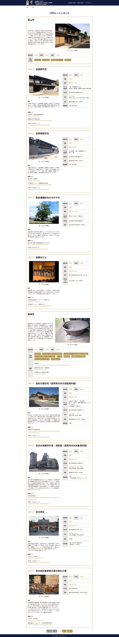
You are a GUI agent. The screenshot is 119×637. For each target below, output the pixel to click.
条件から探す (80, 3)
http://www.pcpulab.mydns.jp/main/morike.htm (40, 120)
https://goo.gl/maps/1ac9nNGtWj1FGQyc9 (38, 503)
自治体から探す (72, 3)
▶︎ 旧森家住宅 (38, 60)
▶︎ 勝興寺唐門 (67, 356)
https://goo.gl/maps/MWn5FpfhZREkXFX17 (38, 189)
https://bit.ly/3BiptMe (40, 374)
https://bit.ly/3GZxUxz (33, 180)
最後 (68, 631)
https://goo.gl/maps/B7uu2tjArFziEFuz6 (38, 249)
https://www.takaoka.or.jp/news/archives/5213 (40, 624)
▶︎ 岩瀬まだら (68, 60)
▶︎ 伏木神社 (59, 356)
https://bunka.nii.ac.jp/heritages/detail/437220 (40, 306)
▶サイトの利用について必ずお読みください (59, 635)
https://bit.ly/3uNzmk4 (40, 369)
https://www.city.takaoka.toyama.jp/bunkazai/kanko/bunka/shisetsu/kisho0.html (44, 498)
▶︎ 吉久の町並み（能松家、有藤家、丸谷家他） (45, 356)
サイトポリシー (89, 3)
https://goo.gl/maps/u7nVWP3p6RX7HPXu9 (39, 562)
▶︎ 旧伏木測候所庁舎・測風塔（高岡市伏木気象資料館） (76, 353)
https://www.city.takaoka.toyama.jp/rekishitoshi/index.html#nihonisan (52, 365)
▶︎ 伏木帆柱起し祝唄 (55, 359)
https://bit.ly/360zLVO (33, 301)
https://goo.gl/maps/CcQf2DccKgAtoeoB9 (38, 437)
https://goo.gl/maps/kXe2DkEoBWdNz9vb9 (39, 125)
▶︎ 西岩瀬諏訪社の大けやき (57, 60)
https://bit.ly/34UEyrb (33, 116)
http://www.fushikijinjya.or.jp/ (35, 558)
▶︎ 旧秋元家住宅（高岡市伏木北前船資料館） (52, 353)
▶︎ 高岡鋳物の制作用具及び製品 (78, 356)
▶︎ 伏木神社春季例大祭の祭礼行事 (42, 359)
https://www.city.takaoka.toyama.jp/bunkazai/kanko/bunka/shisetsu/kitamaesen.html (44, 432)
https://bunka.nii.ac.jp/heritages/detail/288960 (40, 185)
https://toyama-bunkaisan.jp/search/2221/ (38, 244)
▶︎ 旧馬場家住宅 (45, 60)
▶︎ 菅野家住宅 (38, 353)
